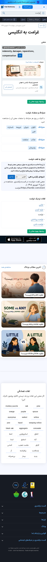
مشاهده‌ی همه (6, 267)
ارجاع (23, 19)
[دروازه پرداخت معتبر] (32, 485)
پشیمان (32, 147)
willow (36, 417)
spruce (35, 411)
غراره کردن (39, 209)
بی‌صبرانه (11, 456)
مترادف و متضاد (34, 19)
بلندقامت (35, 450)
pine (38, 406)
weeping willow (35, 423)
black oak (10, 428)
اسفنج (23, 439)
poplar (23, 411)
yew (8, 423)
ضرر (33, 131)
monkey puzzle (12, 406)
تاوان (33, 127)
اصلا (10, 434)
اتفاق (36, 434)
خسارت (10, 127)
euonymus (12, 417)
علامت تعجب (23, 445)
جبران (26, 127)
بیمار (24, 456)
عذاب (33, 139)
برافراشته (23, 450)
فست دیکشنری (17, 548)
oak (26, 406)
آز (11, 450)
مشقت (25, 139)
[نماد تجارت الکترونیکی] (25, 485)
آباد (35, 439)
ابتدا (11, 439)
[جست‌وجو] (4, 13)
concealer (37, 428)
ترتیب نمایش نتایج (8, 19)
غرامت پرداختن (37, 219)
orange (11, 411)
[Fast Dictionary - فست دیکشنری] (8, 7)
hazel (20, 423)
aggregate (23, 428)
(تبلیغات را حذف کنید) (32, 62)
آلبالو (37, 445)
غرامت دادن (38, 224)
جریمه (18, 127)
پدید (35, 456)
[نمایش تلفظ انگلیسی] (20, 55)
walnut (24, 417)
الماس (9, 445)
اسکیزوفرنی (23, 434)
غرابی (41, 204)
